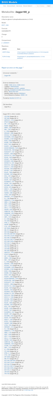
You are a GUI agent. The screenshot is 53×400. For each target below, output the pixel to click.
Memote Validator (27, 6)
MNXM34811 (22, 93)
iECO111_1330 (9, 167)
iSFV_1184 (7, 206)
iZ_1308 (7, 219)
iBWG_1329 (8, 127)
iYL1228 (7, 221)
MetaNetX (12, 98)
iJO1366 (7, 116)
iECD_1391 (8, 144)
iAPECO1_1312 (9, 120)
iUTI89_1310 (8, 215)
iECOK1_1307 (8, 170)
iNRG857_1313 (9, 196)
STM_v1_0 (7, 222)
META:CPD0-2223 (13, 91)
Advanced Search (11, 6)
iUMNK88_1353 (9, 213)
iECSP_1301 (8, 183)
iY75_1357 (7, 226)
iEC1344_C (8, 243)
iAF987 (6, 224)
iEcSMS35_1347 (9, 181)
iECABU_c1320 (9, 139)
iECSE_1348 (8, 178)
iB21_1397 (7, 129)
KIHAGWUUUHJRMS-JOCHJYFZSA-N (20, 90)
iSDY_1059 (8, 204)
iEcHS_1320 (8, 157)
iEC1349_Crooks (9, 235)
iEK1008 (7, 232)
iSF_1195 (7, 124)
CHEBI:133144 (12, 85)
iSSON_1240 (8, 209)
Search (48, 6)
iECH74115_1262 (9, 155)
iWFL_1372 (8, 217)
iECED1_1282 (8, 154)
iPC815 (6, 122)
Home (4, 6)
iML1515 (7, 230)
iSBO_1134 (8, 202)
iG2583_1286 (8, 193)
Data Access (19, 6)
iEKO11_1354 (8, 189)
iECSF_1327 (8, 180)
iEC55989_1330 (9, 137)
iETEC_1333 (8, 191)
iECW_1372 (8, 187)
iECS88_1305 (8, 174)
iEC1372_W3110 (9, 239)
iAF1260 (7, 118)
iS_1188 (7, 198)
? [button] (17, 72)
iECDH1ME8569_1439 (11, 148)
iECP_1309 (5, 25)
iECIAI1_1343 (8, 159)
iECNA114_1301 (9, 163)
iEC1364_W (8, 237)
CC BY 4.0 (18, 98)
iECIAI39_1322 (9, 161)
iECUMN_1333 (9, 185)
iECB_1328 (8, 140)
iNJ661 (6, 126)
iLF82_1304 (8, 195)
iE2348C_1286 (9, 133)
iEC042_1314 (8, 135)
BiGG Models (9, 2)
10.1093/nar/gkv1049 (28, 390)
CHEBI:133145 (20, 85)
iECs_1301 (7, 176)
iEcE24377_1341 (9, 152)
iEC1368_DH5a (9, 241)
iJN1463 (7, 245)
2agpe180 (7, 75)
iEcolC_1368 (8, 172)
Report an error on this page (12, 67)
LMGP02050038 (14, 86)
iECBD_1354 (8, 142)
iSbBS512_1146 (9, 200)
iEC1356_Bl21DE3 (10, 234)
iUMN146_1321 (9, 211)
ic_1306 (7, 131)
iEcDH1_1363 (8, 146)
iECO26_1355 (8, 168)
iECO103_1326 (9, 165)
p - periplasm (5, 43)
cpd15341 (16, 88)
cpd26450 (22, 88)
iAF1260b (7, 228)
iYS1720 (7, 247)
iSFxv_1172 (8, 208)
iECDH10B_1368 (9, 150)
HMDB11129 (24, 95)
